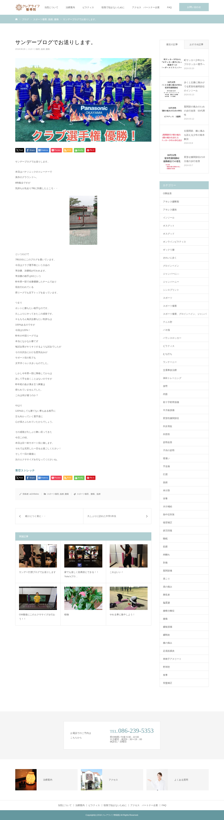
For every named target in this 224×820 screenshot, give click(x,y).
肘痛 (165, 562)
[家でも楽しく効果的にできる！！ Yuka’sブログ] (83, 556)
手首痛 (166, 466)
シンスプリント (171, 290)
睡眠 (165, 538)
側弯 (165, 386)
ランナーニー (170, 362)
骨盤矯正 (167, 683)
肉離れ (166, 554)
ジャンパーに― (171, 273)
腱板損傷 (167, 626)
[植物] (83, 598)
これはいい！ (116, 572)
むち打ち (167, 354)
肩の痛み (167, 586)
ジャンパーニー (171, 281)
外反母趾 (167, 426)
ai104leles (34, 494)
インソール (168, 217)
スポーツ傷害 (34, 49)
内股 (165, 394)
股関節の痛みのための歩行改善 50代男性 (194, 110)
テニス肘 (167, 322)
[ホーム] (16, 19)
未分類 (166, 490)
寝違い (166, 458)
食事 (165, 675)
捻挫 (43, 49)
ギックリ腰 (168, 249)
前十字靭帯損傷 (171, 402)
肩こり (166, 578)
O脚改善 (167, 193)
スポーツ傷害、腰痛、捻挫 (89, 494)
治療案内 (70, 7)
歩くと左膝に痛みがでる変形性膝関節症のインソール (194, 86)
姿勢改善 (167, 442)
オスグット (168, 225)
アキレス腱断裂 (171, 201)
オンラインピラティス (174, 241)
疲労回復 (167, 530)
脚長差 (166, 594)
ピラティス (88, 7)
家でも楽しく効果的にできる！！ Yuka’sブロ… (82, 574)
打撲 (165, 474)
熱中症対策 (168, 514)
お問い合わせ (194, 7)
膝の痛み (167, 643)
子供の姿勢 (168, 450)
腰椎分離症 (168, 610)
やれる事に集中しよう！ (122, 614)
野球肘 (166, 667)
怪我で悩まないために (113, 7)
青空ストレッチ (25, 470)
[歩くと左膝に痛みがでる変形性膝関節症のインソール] (172, 88)
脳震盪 (166, 602)
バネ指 (166, 330)
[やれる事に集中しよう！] (129, 598)
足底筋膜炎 (168, 651)
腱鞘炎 (166, 635)
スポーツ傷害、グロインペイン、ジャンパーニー (185, 315)
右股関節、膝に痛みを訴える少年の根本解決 (194, 135)
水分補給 (167, 506)
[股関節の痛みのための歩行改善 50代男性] (172, 112)
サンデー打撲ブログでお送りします (37, 572)
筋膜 (165, 546)
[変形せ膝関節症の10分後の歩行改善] (172, 161)
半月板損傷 (168, 410)
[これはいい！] (129, 556)
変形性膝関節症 (171, 418)
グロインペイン (171, 265)
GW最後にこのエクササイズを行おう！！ (37, 616)
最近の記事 (172, 44)
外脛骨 (166, 434)
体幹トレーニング (172, 378)
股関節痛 (167, 570)
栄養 (165, 498)
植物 (66, 614)
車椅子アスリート (172, 659)
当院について (51, 7)
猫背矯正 (167, 522)
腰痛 (48, 49)
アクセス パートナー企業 (146, 7)
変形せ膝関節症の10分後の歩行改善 (194, 159)
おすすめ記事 (196, 44)
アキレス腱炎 (170, 209)
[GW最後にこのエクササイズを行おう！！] (38, 598)
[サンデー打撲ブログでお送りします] (38, 556)
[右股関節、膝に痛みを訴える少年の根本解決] (172, 137)
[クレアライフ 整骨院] (27, 7)
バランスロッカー (172, 338)
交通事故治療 (170, 370)
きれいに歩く (170, 257)
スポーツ (167, 298)
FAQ (169, 7)
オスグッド (168, 233)
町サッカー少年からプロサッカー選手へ (194, 62)
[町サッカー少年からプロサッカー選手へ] (172, 64)
